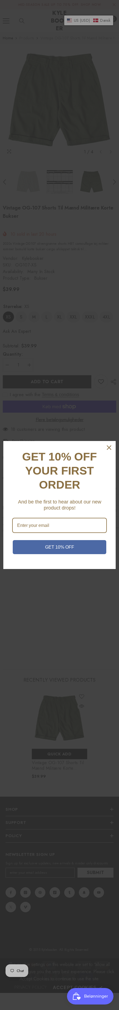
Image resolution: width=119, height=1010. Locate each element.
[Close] (109, 447)
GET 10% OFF (59, 547)
